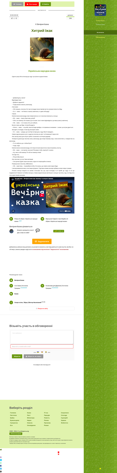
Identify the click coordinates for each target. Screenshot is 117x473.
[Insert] (38, 352)
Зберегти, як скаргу (34, 356)
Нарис (29, 420)
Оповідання (31, 425)
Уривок (63, 420)
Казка (16, 294)
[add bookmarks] (58, 456)
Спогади (64, 415)
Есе (11, 425)
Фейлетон (64, 423)
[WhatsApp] (58, 465)
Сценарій (64, 418)
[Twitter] (58, 471)
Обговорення (100, 37)
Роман (46, 425)
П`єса (46, 413)
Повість (47, 418)
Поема (46, 420)
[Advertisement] (41, 87)
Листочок (13, 415)
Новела (29, 423)
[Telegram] (58, 462)
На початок (100, 32)
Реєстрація (33, 4)
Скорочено (65, 413)
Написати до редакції (16, 433)
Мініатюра (30, 418)
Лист (28, 415)
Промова (47, 423)
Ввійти (46, 4)
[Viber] (58, 459)
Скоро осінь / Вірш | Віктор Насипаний (27, 302)
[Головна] (58, 452)
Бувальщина (14, 420)
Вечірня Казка (100, 20)
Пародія (47, 415)
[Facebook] (58, 468)
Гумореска (14, 423)
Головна (18, 4)
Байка (12, 418)
